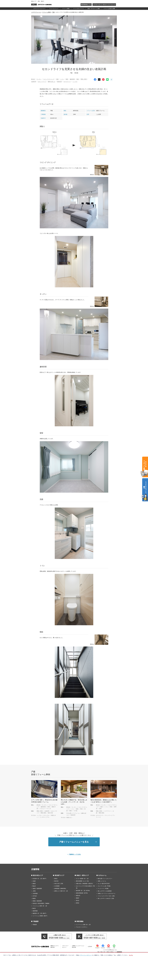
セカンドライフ (42, 81)
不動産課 (35, 924)
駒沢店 (34, 908)
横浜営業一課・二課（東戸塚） (83, 890)
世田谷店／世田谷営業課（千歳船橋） (41, 903)
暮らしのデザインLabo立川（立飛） (106, 898)
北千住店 (35, 896)
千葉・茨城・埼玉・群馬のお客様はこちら (107, 952)
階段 (77, 79)
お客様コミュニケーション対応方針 (78, 946)
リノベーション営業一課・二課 (83, 924)
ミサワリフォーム (36, 12)
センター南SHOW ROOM (104, 883)
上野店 (34, 891)
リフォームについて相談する (145, 486)
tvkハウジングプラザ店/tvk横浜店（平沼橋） (85, 887)
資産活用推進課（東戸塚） (82, 893)
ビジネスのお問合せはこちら (110, 949)
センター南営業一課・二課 (82, 878)
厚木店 (77, 900)
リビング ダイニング (48, 79)
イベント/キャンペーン (78, 8)
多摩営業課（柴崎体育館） (60, 888)
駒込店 (34, 886)
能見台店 (78, 895)
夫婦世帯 (33, 81)
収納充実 (59, 81)
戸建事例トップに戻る (75, 854)
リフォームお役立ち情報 (109, 8)
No (132, 955)
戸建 (53, 12)
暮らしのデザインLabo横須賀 (105, 891)
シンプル (75, 81)
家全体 (33, 79)
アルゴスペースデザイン (81, 927)
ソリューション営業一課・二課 (40, 906)
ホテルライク (67, 81)
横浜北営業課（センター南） (82, 881)
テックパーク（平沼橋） (103, 888)
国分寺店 (56, 881)
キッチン (39, 79)
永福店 (34, 881)
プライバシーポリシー (65, 946)
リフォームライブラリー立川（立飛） (106, 896)
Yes (130, 955)
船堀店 (34, 898)
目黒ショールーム (102, 881)
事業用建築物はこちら (86, 4)
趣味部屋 (72, 79)
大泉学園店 (35, 893)
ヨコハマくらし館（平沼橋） (104, 886)
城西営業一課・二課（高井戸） (40, 913)
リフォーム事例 (46, 12)
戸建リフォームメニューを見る (74, 842)
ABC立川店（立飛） (59, 883)
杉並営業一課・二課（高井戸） (40, 878)
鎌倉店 (77, 898)
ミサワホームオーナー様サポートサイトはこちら (104, 4)
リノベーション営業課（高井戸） (40, 915)
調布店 (55, 878)
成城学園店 (35, 910)
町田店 (77, 903)
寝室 (67, 79)
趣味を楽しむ (51, 81)
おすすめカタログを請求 (145, 463)
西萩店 (34, 883)
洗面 (57, 79)
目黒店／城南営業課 (37, 901)
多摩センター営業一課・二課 (61, 891)
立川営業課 (56, 886)
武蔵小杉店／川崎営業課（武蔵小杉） (85, 883)
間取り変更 (84, 79)
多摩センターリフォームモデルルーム (106, 893)
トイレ (62, 79)
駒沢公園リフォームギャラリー (105, 878)
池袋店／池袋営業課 (37, 888)
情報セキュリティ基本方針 (55, 946)
